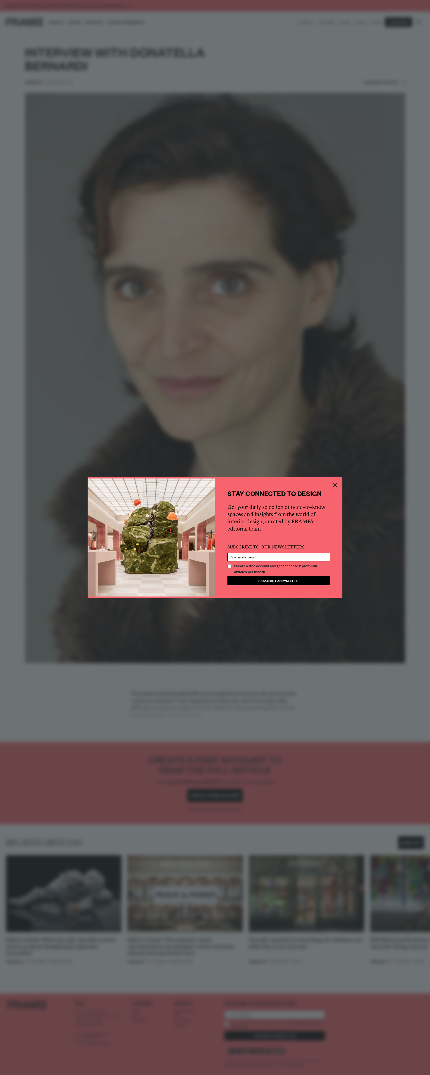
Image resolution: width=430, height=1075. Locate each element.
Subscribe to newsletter (279, 580)
